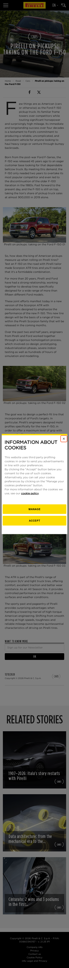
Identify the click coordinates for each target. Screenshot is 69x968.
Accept (34, 520)
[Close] (64, 439)
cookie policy (30, 493)
